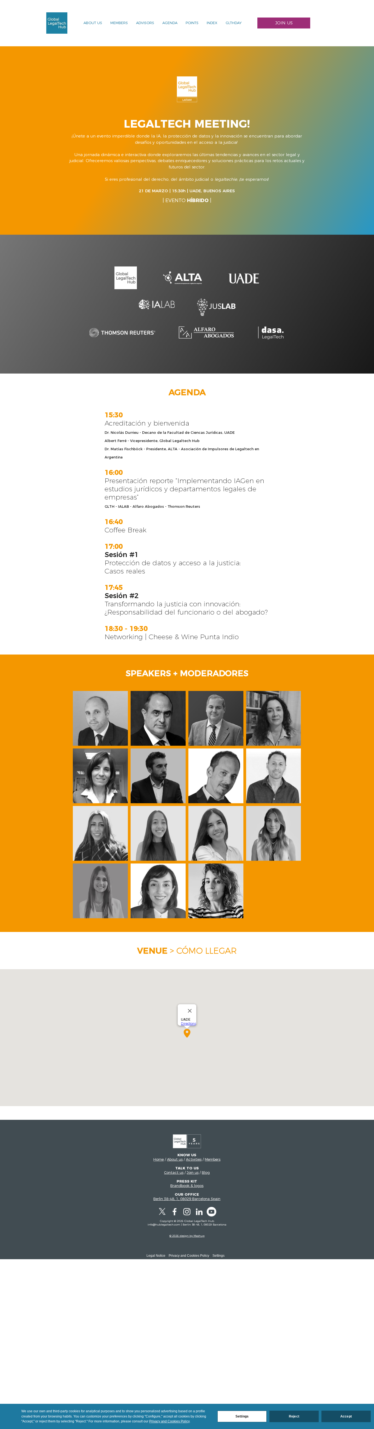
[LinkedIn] (199, 1211)
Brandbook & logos (186, 1185)
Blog (206, 1172)
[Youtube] (211, 1211)
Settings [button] (218, 1256)
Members (212, 1159)
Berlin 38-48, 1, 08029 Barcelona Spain (186, 1198)
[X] (162, 1211)
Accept (346, 1416)
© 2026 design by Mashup (187, 1236)
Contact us (173, 1172)
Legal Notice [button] (155, 1256)
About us (175, 1159)
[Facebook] (174, 1211)
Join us (192, 1172)
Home (158, 1159)
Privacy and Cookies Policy (169, 1421)
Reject (294, 1416)
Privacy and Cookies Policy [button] (189, 1256)
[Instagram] (187, 1211)
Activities (194, 1159)
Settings (242, 1416)
